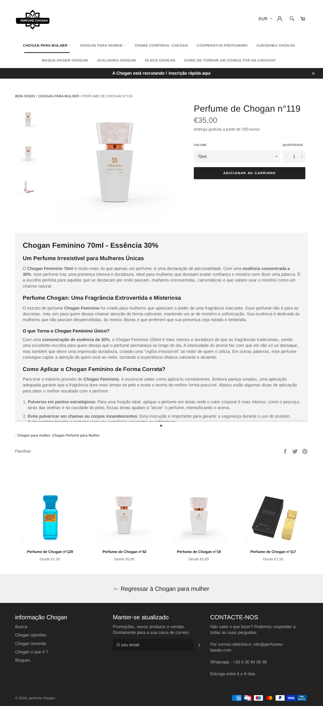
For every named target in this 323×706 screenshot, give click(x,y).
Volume (200, 145)
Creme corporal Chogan (161, 45)
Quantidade (293, 145)
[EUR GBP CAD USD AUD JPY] (265, 19)
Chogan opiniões (30, 635)
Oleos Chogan (160, 60)
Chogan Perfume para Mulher (76, 435)
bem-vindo (25, 96)
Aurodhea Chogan (275, 45)
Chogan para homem (102, 45)
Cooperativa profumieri (222, 45)
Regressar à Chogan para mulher (164, 588)
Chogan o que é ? (31, 652)
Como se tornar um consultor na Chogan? (230, 60)
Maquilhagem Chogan (65, 60)
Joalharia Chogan (116, 60)
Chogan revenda (30, 643)
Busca (21, 626)
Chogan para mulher (46, 45)
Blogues (22, 660)
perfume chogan (42, 698)
